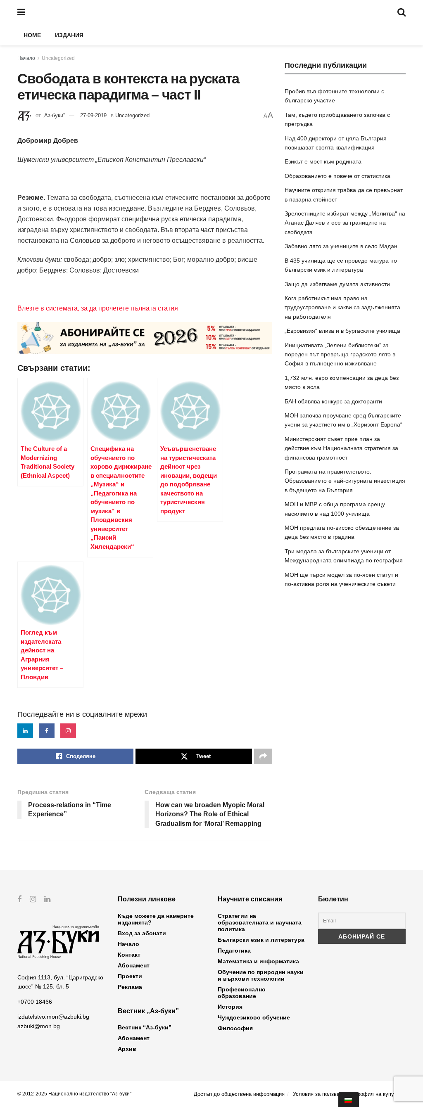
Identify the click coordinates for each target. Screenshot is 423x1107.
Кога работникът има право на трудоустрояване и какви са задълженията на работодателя (342, 307)
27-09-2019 (93, 115)
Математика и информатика (258, 961)
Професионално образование (242, 992)
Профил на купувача (380, 1094)
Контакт (129, 954)
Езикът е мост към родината (323, 161)
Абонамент (134, 965)
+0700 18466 (34, 1001)
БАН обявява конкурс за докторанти (333, 401)
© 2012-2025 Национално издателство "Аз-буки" (74, 1094)
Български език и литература (261, 939)
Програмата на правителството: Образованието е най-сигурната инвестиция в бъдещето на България (345, 480)
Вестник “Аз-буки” (144, 1027)
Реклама (130, 987)
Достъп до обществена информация (239, 1094)
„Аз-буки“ (54, 115)
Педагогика (234, 950)
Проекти (130, 976)
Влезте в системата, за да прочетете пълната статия (97, 308)
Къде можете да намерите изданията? (156, 919)
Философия (235, 1028)
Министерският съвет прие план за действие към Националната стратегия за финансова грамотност (341, 448)
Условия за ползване (319, 1094)
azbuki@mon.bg (38, 1026)
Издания (69, 35)
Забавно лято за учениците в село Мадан (341, 246)
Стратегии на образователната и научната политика (260, 922)
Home (32, 35)
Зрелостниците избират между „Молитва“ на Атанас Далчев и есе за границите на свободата (345, 222)
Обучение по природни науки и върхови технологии (261, 975)
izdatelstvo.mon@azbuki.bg (53, 1016)
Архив (127, 1048)
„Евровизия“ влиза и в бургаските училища (342, 330)
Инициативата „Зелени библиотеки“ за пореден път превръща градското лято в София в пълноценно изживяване (340, 354)
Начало (26, 58)
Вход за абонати (142, 933)
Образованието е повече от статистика (337, 176)
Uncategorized (58, 58)
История (230, 1006)
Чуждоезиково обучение (254, 1017)
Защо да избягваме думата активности (337, 284)
